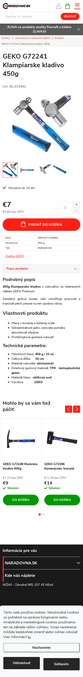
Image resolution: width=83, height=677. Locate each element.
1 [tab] (40, 514)
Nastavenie (41, 647)
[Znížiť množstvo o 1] (76, 211)
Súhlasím (61, 664)
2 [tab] (43, 514)
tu (29, 636)
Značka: (14, 256)
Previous (68, 409)
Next (76, 409)
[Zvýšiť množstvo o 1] (76, 205)
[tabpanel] (21, 463)
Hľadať (70, 16)
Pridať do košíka (45, 224)
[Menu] (77, 6)
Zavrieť (32, 256)
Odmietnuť (21, 663)
